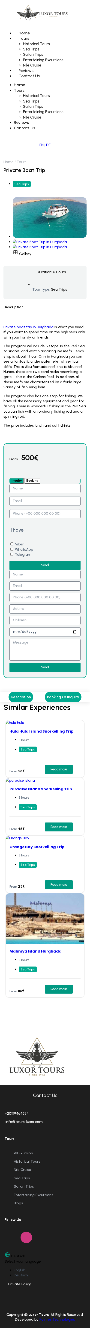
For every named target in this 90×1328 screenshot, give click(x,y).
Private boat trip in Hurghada (28, 327)
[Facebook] (10, 1237)
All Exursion (23, 1153)
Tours (23, 38)
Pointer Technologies (57, 1319)
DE (48, 145)
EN (41, 145)
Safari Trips (33, 54)
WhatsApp (24, 549)
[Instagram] (26, 1237)
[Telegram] (58, 1237)
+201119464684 (17, 1113)
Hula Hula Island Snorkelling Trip (41, 731)
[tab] (17, 481)
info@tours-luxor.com (24, 1122)
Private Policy (18, 1284)
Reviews (25, 70)
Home (24, 33)
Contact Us (29, 75)
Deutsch (21, 1275)
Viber (19, 544)
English (19, 1270)
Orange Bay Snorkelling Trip (36, 847)
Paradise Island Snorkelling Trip (40, 789)
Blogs (18, 1203)
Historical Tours (36, 44)
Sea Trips (31, 49)
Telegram (23, 554)
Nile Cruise (32, 65)
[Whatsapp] (42, 1237)
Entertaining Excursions (43, 60)
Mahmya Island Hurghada (35, 951)
